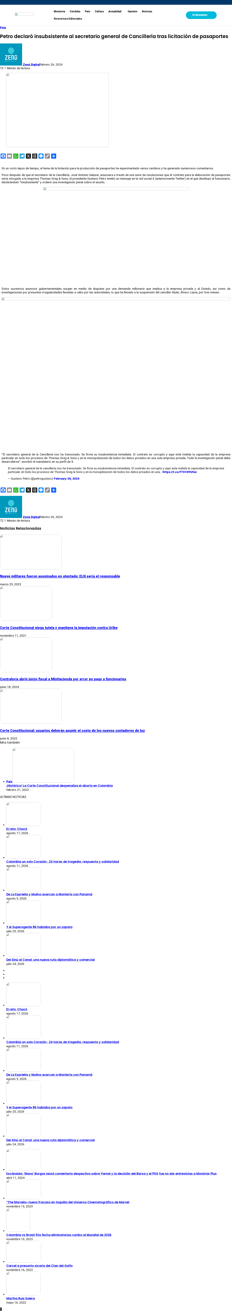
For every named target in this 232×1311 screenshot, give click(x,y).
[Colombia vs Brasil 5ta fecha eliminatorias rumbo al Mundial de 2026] (18, 1231)
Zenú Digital (31, 64)
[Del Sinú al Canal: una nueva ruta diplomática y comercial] (23, 955)
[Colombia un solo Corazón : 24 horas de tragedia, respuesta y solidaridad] (23, 857)
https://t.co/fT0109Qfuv (180, 472)
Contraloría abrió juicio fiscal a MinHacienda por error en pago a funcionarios (63, 679)
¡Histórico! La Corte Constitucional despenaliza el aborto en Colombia (59, 786)
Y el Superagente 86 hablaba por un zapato (39, 927)
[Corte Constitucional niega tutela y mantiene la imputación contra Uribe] (26, 620)
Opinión (132, 11)
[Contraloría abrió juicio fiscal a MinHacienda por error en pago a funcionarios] (26, 671)
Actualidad (114, 11)
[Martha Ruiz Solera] (23, 1294)
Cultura (99, 11)
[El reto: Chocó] (23, 825)
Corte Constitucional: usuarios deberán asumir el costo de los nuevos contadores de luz (72, 730)
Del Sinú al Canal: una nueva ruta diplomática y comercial (50, 960)
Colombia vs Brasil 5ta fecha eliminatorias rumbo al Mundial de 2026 (58, 1235)
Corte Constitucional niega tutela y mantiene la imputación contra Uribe (59, 628)
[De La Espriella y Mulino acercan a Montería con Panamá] (23, 890)
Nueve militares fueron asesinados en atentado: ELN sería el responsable (60, 576)
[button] (115, 11)
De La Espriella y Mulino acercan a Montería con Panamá (49, 894)
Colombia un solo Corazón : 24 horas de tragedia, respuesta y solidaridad (62, 862)
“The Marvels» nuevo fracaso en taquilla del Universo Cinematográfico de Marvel (67, 1202)
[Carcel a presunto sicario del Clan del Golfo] (23, 1261)
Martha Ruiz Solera (20, 1298)
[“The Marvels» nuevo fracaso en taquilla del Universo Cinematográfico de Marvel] (23, 1198)
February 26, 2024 (66, 478)
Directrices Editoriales (68, 18)
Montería (59, 11)
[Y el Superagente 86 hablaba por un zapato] (23, 923)
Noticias (147, 11)
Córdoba (75, 11)
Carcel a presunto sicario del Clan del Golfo (39, 1266)
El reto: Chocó (16, 829)
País (87, 11)
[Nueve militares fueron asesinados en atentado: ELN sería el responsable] (31, 568)
